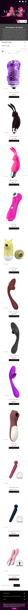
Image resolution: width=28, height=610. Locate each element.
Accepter (14, 608)
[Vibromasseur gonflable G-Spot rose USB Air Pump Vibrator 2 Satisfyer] (14, 557)
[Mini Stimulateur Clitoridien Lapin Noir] (14, 118)
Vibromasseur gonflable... (14, 575)
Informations (7, 42)
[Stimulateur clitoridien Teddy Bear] (14, 425)
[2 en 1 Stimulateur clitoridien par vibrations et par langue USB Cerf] (14, 250)
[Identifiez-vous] (25, 1)
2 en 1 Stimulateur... (14, 268)
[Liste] (5, 51)
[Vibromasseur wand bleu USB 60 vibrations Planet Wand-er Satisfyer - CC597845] (14, 513)
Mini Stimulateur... (14, 136)
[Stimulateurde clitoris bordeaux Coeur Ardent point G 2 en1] (14, 294)
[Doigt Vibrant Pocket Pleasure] (14, 74)
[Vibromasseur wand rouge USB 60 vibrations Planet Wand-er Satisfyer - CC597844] (14, 469)
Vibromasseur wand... (14, 487)
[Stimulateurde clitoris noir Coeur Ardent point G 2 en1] (14, 337)
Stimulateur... (14, 224)
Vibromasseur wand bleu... (14, 531)
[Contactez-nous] (22, 1)
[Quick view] (4, 89)
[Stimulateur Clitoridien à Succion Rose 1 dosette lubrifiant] (14, 206)
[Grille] (3, 51)
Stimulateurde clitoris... (14, 312)
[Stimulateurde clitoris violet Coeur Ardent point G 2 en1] (14, 381)
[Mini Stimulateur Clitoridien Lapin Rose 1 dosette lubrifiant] (14, 162)
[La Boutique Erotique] (14, 11)
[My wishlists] (20, 1)
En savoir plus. (22, 606)
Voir (9, 53)
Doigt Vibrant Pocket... (14, 92)
